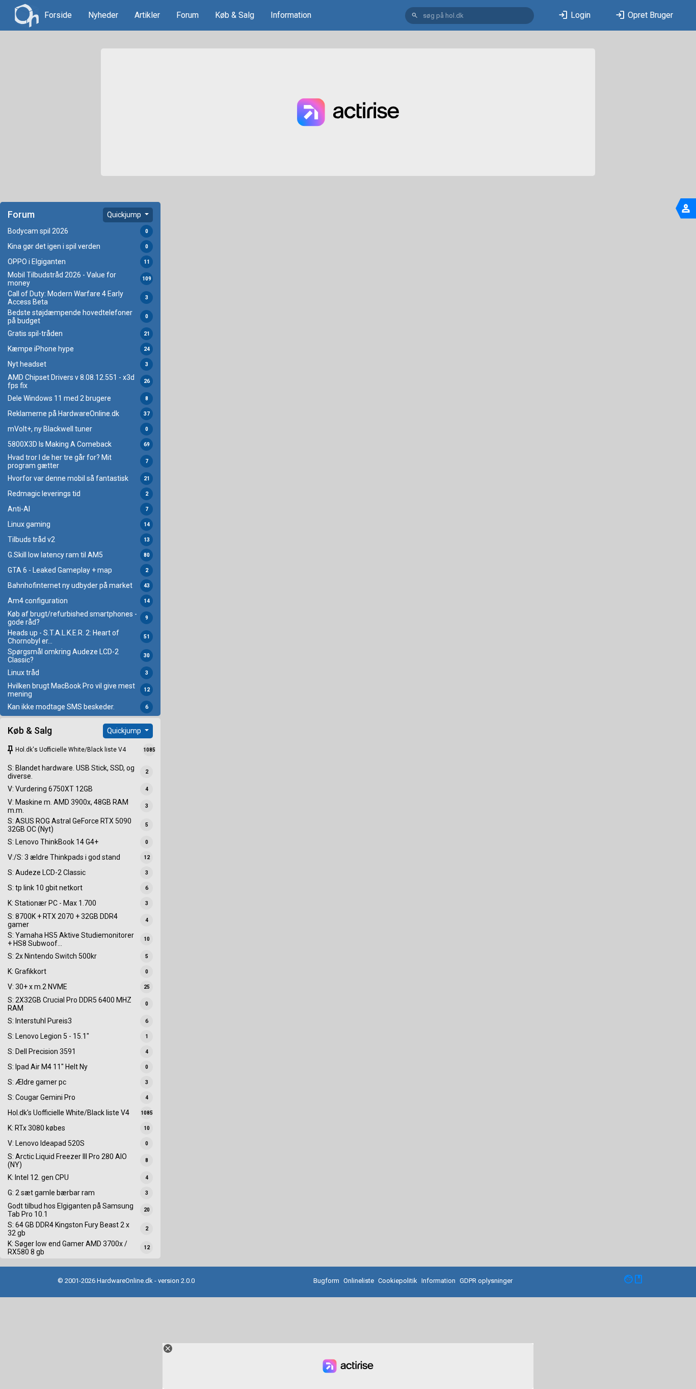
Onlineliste (358, 1280)
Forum (187, 15)
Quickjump (125, 215)
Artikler (147, 15)
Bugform (326, 1280)
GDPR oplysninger (486, 1280)
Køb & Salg (234, 15)
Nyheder (103, 15)
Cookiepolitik (397, 1280)
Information (291, 15)
